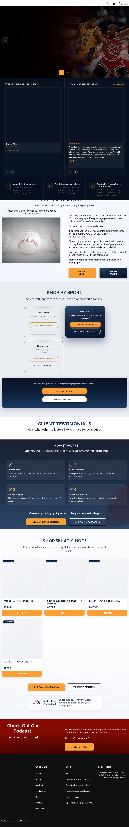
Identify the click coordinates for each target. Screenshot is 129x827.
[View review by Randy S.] (96, 115)
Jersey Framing (72, 797)
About (38, 779)
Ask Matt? (40, 785)
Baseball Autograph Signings (78, 779)
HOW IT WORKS (113, 272)
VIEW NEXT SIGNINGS (43, 325)
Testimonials (40, 791)
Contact (38, 802)
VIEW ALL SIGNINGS (64, 391)
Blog (37, 797)
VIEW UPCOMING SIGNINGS (46, 522)
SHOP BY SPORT (82, 272)
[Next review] (76, 172)
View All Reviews (118, 84)
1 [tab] (61, 72)
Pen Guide (39, 808)
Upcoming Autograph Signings (79, 802)
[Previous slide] (5, 40)
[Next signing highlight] (12, 172)
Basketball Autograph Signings (79, 785)
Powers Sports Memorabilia (19, 821)
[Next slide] (123, 40)
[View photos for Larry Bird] (33, 115)
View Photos (13, 150)
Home (38, 773)
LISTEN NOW (80, 747)
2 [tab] (67, 72)
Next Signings (17, 51)
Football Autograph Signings (78, 791)
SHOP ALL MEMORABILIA (64, 399)
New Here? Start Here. (44, 51)
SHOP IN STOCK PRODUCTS (44, 332)
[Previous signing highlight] (7, 172)
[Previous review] (70, 172)
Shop (68, 773)
